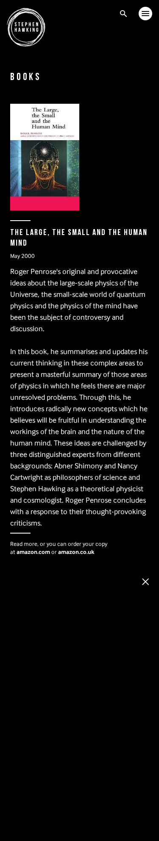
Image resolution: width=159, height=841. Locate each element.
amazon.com (33, 551)
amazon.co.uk (76, 551)
